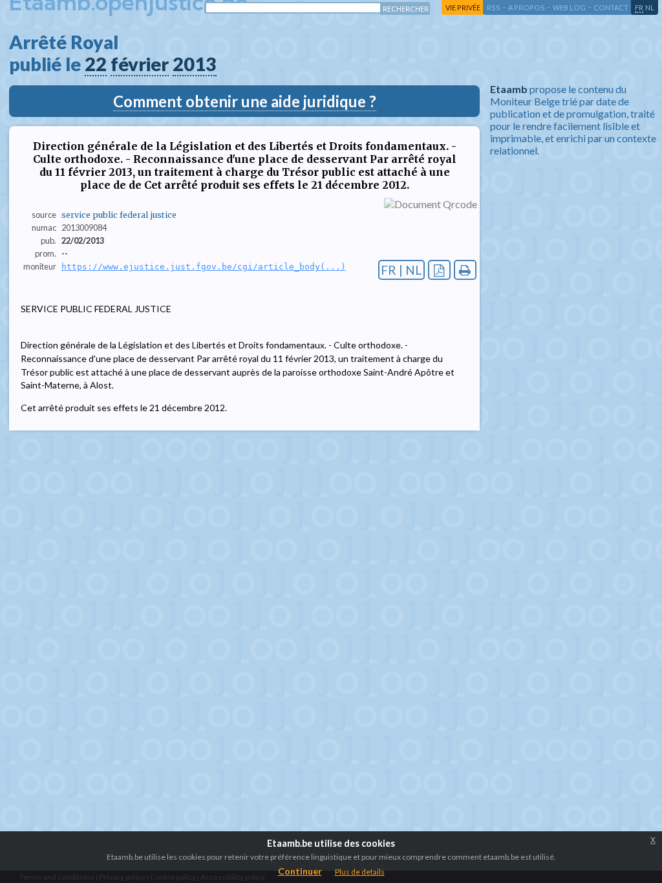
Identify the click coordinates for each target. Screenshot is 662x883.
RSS (493, 7)
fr (639, 7)
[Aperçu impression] (465, 270)
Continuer (300, 871)
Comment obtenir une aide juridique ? (244, 101)
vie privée (462, 7)
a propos (526, 7)
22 (96, 64)
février (140, 64)
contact (610, 7)
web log (569, 7)
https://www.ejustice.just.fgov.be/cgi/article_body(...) (203, 266)
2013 (195, 64)
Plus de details (360, 872)
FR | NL (401, 269)
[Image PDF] (439, 270)
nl (649, 7)
